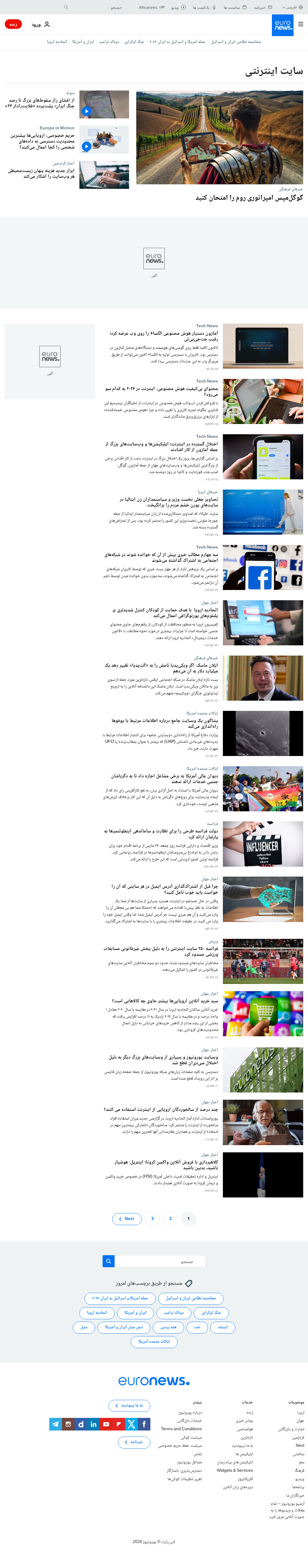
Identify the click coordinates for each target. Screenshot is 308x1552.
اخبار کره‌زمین (64, 163)
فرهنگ (299, 1470)
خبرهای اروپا (208, 492)
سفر (301, 1462)
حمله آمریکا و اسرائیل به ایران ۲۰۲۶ (177, 42)
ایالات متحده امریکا (202, 713)
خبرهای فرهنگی (291, 189)
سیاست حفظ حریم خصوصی (180, 1445)
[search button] (66, 7)
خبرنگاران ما (295, 1495)
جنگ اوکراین (134, 42)
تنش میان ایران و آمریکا (124, 1327)
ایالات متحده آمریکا (154, 1341)
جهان (300, 1420)
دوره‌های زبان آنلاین (238, 1487)
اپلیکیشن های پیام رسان (235, 1462)
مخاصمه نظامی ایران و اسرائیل (236, 42)
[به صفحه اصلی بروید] (283, 25)
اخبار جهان (209, 602)
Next (129, 1219)
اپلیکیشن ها (244, 1454)
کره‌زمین (298, 1437)
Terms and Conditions (181, 1429)
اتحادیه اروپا (57, 42)
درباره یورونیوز (190, 1412)
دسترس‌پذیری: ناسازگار (184, 1470)
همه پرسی (168, 1327)
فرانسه (212, 823)
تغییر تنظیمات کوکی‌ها (185, 1479)
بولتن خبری (244, 1420)
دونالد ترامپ (109, 42)
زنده (13, 23)
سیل (84, 1327)
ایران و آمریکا (83, 42)
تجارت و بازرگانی (291, 1429)
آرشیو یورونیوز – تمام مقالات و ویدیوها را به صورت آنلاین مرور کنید (286, 1510)
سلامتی (298, 1454)
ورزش (213, 941)
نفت (197, 1327)
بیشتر (197, 1403)
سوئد (70, 93)
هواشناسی (245, 1429)
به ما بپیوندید (242, 1445)
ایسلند (223, 1327)
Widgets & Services (235, 1470)
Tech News (207, 326)
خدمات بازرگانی (189, 1420)
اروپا (300, 1412)
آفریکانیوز (245, 1479)
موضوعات (296, 1403)
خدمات (247, 1403)
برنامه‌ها (298, 1487)
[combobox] (96, 7)
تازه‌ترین (247, 1437)
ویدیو (299, 1479)
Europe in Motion (57, 128)
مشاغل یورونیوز (189, 1462)
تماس (197, 1454)
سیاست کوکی (191, 1437)
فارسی (291, 7)
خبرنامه (137, 1442)
